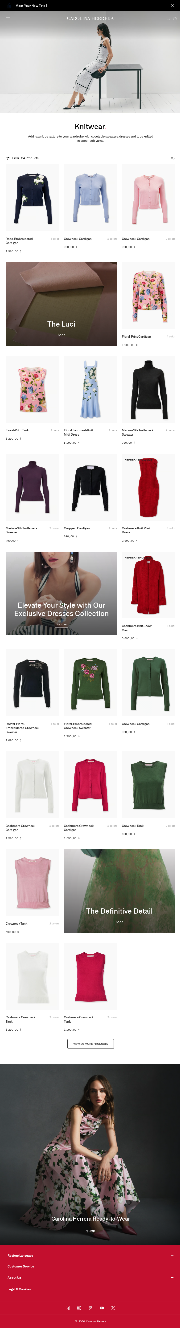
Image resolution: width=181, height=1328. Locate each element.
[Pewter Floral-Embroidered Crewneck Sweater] (32, 682)
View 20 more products (90, 1043)
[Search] (164, 18)
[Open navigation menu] (8, 18)
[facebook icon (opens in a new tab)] (68, 1308)
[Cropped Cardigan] (90, 487)
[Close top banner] (169, 5)
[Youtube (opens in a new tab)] (102, 1308)
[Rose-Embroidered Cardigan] (32, 197)
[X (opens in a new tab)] (113, 1308)
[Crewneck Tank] (148, 784)
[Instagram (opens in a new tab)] (79, 1308)
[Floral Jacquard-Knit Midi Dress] (90, 389)
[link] (61, 335)
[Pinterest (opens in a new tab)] (90, 1308)
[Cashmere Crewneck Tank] (32, 976)
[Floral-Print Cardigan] (148, 295)
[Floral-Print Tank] (32, 389)
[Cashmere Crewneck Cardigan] (32, 784)
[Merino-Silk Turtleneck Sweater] (148, 389)
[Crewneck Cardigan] (90, 197)
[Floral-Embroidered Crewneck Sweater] (90, 682)
